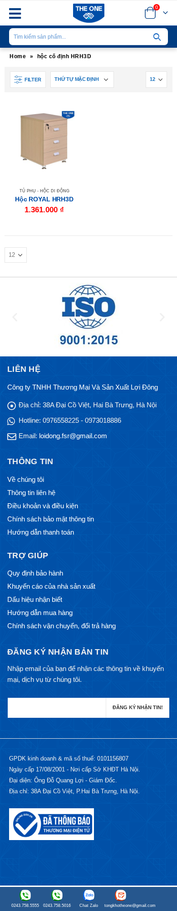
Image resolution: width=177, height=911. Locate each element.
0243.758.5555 (25, 905)
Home (18, 56)
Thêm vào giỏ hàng (69, 116)
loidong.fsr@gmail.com (73, 436)
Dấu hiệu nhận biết (34, 599)
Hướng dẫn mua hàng (40, 612)
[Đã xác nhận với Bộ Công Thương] (51, 824)
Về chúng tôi (25, 479)
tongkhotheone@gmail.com (120, 905)
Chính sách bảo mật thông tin (50, 519)
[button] (14, 317)
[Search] (157, 36)
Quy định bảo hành (35, 573)
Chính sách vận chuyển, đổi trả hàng (61, 626)
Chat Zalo (88, 905)
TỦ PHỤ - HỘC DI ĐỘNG (44, 191)
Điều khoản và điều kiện (42, 506)
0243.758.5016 (57, 905)
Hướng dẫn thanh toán (40, 532)
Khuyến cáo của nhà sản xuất (51, 586)
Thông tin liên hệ (31, 492)
